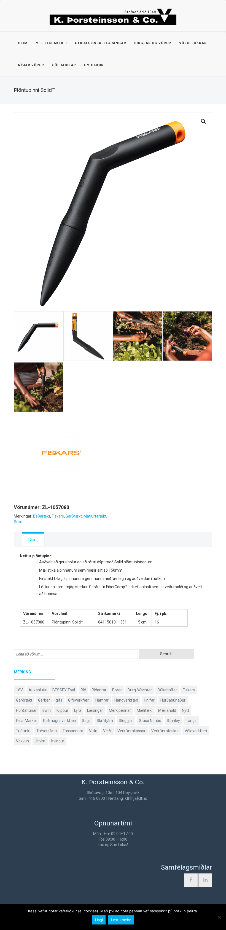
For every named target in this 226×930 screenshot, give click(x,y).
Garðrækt (74, 516)
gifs (59, 700)
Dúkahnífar (167, 690)
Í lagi (99, 920)
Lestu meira (121, 920)
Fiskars (58, 516)
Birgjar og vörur (152, 43)
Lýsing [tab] (33, 539)
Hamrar (102, 700)
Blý (83, 690)
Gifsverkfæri (79, 700)
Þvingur (57, 741)
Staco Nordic (150, 720)
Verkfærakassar (131, 731)
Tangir (191, 720)
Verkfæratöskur (165, 731)
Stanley (173, 720)
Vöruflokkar (193, 43)
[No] (219, 917)
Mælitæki (144, 710)
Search (166, 654)
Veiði (107, 731)
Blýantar (99, 690)
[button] (203, 121)
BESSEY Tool (63, 690)
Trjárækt (23, 731)
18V (19, 690)
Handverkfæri (126, 700)
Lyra (77, 710)
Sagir (86, 720)
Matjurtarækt (95, 516)
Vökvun (22, 741)
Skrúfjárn (105, 720)
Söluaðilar (64, 65)
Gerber (44, 700)
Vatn (93, 731)
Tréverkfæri (46, 731)
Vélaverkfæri (196, 731)
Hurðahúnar (26, 710)
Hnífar (149, 700)
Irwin (46, 710)
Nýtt (185, 710)
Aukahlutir (38, 690)
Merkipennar (120, 710)
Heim (23, 43)
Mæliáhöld (167, 710)
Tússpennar (73, 731)
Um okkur (94, 65)
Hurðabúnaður (172, 700)
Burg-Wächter (140, 690)
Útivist (40, 741)
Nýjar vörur (31, 65)
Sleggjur (126, 720)
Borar (117, 690)
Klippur (62, 710)
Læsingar (95, 710)
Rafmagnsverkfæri (59, 720)
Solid (18, 521)
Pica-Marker (26, 720)
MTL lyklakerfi (51, 43)
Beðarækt (41, 516)
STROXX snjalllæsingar (100, 43)
